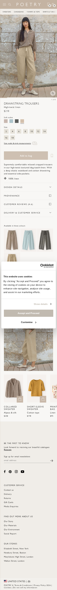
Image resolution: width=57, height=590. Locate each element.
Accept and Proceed (28, 313)
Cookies (7, 587)
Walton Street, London (14, 560)
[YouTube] (22, 471)
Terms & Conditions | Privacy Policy (30, 585)
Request (8, 449)
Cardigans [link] (19, 12)
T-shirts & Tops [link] (33, 12)
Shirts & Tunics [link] (49, 12)
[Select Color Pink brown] (6, 121)
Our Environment (12, 529)
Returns (7, 498)
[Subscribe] (51, 460)
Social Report (10, 533)
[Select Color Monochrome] (17, 121)
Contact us (9, 489)
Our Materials (10, 525)
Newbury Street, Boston (15, 552)
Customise (27, 322)
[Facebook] (5, 471)
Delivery (8, 493)
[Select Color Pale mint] (11, 121)
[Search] (9, 4)
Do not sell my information (25, 587)
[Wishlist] (50, 155)
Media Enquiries (11, 506)
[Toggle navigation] (4, 4)
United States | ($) (19, 581)
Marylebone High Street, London (18, 556)
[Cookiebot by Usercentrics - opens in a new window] (41, 266)
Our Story (8, 521)
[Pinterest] (10, 471)
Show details (41, 304)
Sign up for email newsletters (17, 456)
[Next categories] (54, 12)
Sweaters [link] (7, 12)
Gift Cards (8, 502)
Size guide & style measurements (17, 143)
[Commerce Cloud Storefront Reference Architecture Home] (28, 4)
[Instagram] (16, 471)
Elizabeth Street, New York (16, 548)
